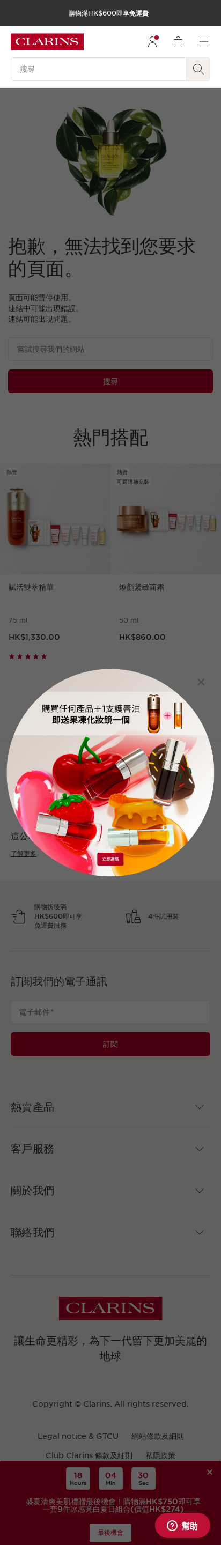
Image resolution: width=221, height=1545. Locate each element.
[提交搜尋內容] (198, 69)
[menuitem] (152, 41)
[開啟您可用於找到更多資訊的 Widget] (182, 1526)
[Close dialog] (201, 682)
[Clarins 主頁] (47, 42)
